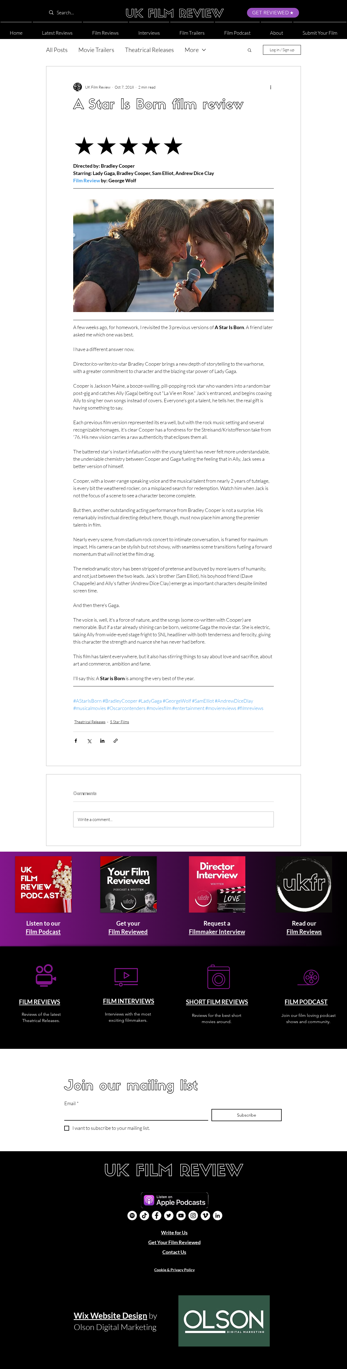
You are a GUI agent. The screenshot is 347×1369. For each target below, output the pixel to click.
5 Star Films (119, 721)
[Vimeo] (205, 1215)
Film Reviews (304, 931)
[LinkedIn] (217, 1215)
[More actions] (270, 87)
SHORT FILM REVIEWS (217, 1001)
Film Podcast (43, 931)
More (192, 49)
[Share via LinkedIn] (102, 740)
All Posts (57, 49)
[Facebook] (156, 1215)
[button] (276, 30)
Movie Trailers (96, 49)
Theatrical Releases (149, 49)
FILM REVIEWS (39, 1001)
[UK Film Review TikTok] (144, 1215)
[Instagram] (193, 1215)
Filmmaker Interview (217, 931)
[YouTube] (181, 1215)
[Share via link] (115, 740)
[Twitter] (169, 1215)
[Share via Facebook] (75, 740)
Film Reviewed (128, 931)
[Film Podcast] (132, 1215)
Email (71, 1103)
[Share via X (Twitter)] (89, 740)
